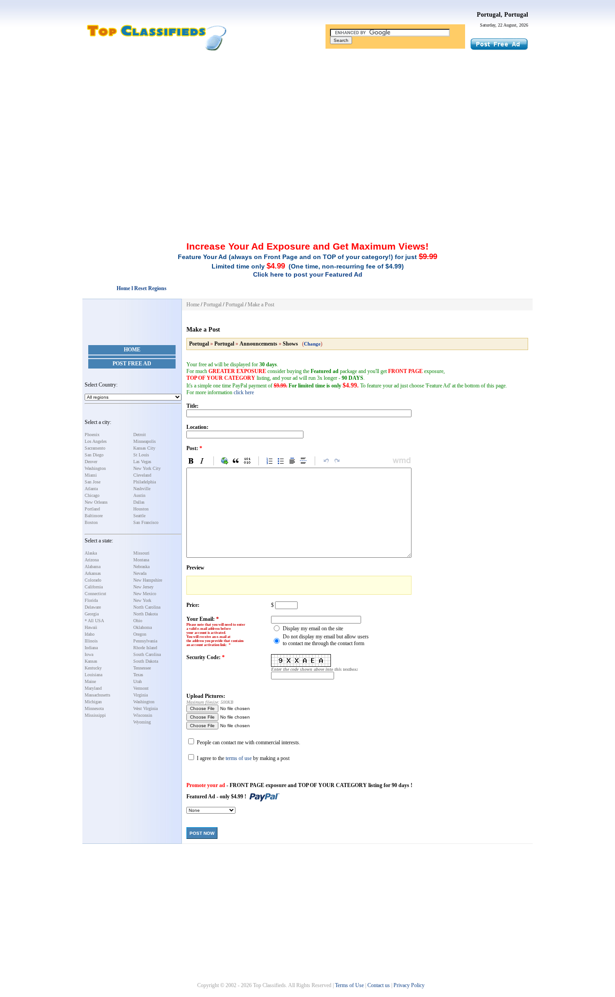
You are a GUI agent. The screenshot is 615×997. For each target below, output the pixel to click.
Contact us (378, 985)
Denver (91, 461)
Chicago (92, 495)
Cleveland (142, 475)
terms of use (239, 758)
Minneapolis (144, 441)
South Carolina (147, 654)
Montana (141, 559)
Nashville (141, 488)
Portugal (212, 304)
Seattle (139, 515)
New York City (147, 468)
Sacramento (95, 448)
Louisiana (93, 674)
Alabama (92, 566)
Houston (141, 508)
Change (312, 343)
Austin (139, 495)
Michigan (93, 701)
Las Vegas (142, 461)
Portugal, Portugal (502, 14)
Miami (91, 475)
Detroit (139, 434)
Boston (91, 522)
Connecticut (95, 593)
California (94, 586)
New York (142, 600)
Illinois (91, 640)
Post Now (202, 833)
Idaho (90, 634)
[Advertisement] (307, 118)
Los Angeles (96, 441)
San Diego (94, 454)
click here (244, 392)
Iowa (89, 654)
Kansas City (144, 448)
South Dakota (145, 661)
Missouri (141, 553)
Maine (90, 681)
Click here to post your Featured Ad (307, 274)
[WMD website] (400, 460)
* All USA (94, 620)
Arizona (92, 559)
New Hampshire (147, 580)
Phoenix (92, 434)
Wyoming (142, 721)
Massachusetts (97, 694)
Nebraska (141, 566)
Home (132, 349)
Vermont (141, 688)
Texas (138, 674)
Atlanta (91, 488)
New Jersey (143, 586)
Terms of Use (349, 985)
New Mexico (144, 593)
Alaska (91, 553)
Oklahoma (142, 627)
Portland (92, 508)
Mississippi (95, 715)
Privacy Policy (409, 985)
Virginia (140, 694)
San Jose (92, 481)
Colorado (93, 580)
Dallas (139, 502)
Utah (137, 681)
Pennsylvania (145, 640)
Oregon (139, 634)
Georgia (92, 613)
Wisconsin (142, 715)
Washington (95, 468)
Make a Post (261, 304)
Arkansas (93, 573)
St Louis (141, 454)
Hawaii (91, 627)
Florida (91, 600)
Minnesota (94, 708)
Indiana (91, 647)
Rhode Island (145, 647)
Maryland (93, 688)
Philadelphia (144, 481)
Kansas (91, 661)
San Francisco (145, 522)
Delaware (93, 607)
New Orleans (96, 502)
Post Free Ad (132, 363)
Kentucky (93, 667)
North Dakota (145, 613)
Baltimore (94, 515)
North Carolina (146, 607)
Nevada (139, 573)
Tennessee (142, 667)
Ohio (137, 620)
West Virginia (145, 708)
